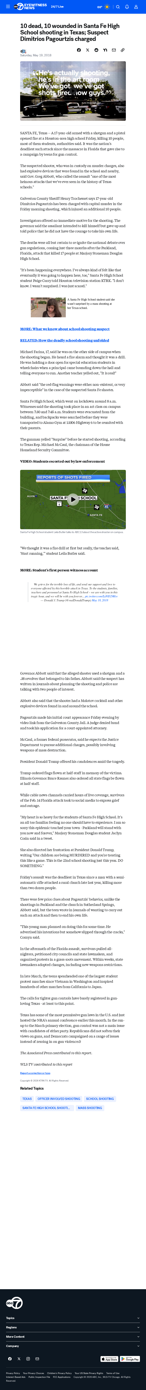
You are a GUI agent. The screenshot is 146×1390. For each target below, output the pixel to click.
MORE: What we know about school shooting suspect (65, 328)
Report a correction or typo (35, 1073)
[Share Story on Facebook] (79, 50)
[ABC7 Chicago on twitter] (19, 1359)
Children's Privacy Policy (59, 1373)
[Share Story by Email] (114, 50)
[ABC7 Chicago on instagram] (28, 1359)
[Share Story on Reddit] (96, 50)
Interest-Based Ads (15, 1377)
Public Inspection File (39, 1377)
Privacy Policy (13, 1373)
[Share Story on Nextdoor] (105, 50)
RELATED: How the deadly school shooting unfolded (64, 340)
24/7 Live (57, 7)
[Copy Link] (122, 50)
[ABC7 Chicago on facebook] (10, 1359)
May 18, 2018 (100, 600)
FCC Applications (62, 1377)
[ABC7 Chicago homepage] (30, 7)
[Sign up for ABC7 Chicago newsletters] (37, 1359)
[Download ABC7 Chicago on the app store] (109, 1359)
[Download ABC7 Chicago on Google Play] (130, 1359)
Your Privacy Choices (33, 1373)
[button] (8, 6)
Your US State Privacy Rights (89, 1373)
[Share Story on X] (87, 50)
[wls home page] (14, 1303)
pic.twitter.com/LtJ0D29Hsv (101, 596)
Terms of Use (112, 1373)
